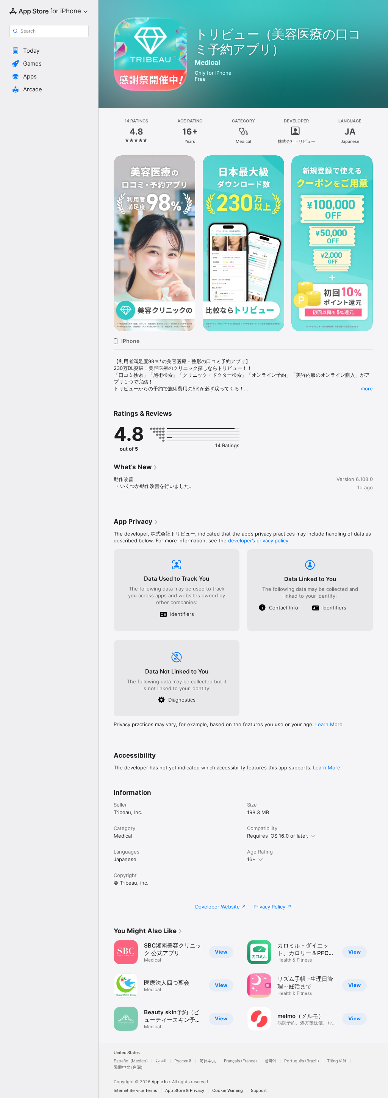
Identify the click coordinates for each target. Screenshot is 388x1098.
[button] (49, 50)
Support (259, 1091)
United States (127, 1053)
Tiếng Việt (336, 1061)
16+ (251, 859)
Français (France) (240, 1061)
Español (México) (131, 1061)
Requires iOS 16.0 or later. (277, 836)
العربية (161, 1061)
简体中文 (207, 1061)
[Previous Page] (106, 131)
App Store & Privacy (184, 1091)
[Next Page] (380, 131)
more (367, 388)
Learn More (329, 724)
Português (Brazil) (301, 1061)
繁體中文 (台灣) (128, 1067)
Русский (182, 1061)
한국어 (270, 1061)
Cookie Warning (227, 1091)
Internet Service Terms (135, 1091)
